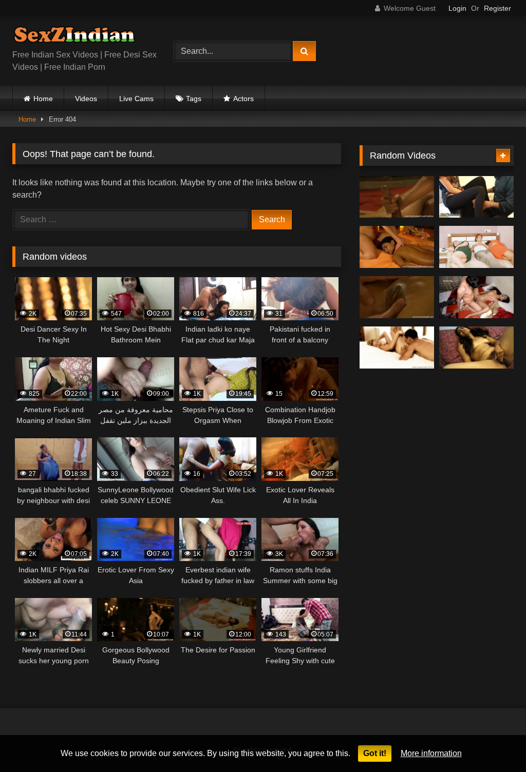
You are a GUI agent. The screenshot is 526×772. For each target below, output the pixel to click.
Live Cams (136, 98)
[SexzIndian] (81, 37)
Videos (86, 98)
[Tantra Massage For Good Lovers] (397, 247)
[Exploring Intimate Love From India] (397, 297)
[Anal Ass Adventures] (397, 347)
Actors (243, 98)
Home (43, 98)
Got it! (374, 753)
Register (497, 8)
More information (431, 753)
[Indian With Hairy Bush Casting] (476, 347)
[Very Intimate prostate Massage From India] (397, 197)
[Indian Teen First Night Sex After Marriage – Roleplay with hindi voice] (476, 297)
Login (457, 8)
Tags (193, 98)
